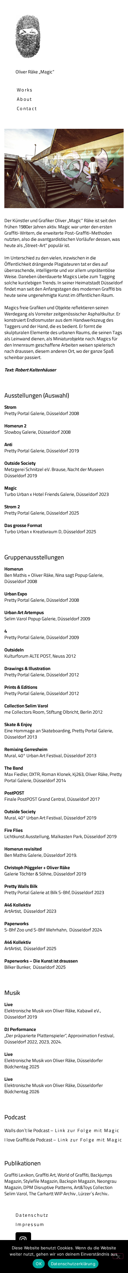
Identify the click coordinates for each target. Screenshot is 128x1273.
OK (39, 1263)
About (24, 99)
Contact (27, 108)
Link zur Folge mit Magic (87, 1130)
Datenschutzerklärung (73, 1263)
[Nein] (118, 1256)
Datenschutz (32, 1214)
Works (25, 89)
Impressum (30, 1224)
